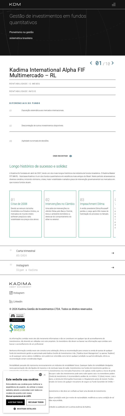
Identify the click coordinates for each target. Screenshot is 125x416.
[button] (26, 408)
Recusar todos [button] (36, 402)
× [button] (44, 374)
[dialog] (26, 392)
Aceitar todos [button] (15, 402)
